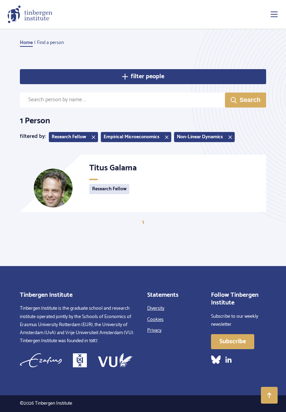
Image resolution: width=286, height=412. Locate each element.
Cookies (155, 320)
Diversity (155, 308)
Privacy (154, 330)
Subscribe (232, 341)
